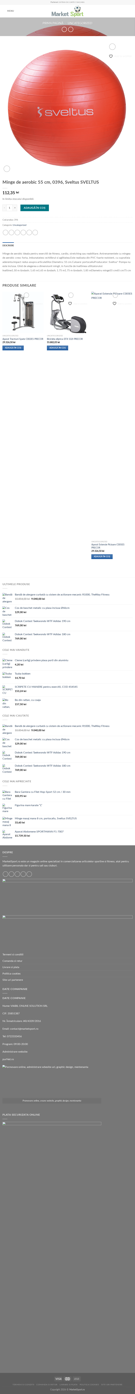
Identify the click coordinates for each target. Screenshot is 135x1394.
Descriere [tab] (8, 246)
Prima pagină (53, 23)
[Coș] (131, 11)
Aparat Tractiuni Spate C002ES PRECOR (22, 339)
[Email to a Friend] (23, 232)
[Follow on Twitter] (17, 874)
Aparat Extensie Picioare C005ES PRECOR (107, 546)
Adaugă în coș (34, 208)
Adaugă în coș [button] (13, 348)
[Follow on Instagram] (11, 874)
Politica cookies (11, 973)
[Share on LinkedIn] (35, 232)
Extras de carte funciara (72, 2)
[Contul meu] (125, 11)
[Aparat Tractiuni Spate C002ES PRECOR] (23, 312)
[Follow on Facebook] (5, 874)
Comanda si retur (12, 961)
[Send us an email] (23, 874)
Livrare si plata (10, 967)
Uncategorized (80, 23)
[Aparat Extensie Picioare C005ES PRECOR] (112, 415)
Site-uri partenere (12, 980)
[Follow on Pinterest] (29, 874)
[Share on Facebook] (11, 232)
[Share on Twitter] (17, 232)
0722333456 (14, 1036)
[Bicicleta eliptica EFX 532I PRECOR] (67, 312)
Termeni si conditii (12, 954)
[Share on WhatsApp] (5, 232)
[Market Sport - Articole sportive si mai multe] (67, 11)
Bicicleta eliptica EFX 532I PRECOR (65, 339)
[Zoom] (7, 169)
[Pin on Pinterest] (29, 232)
